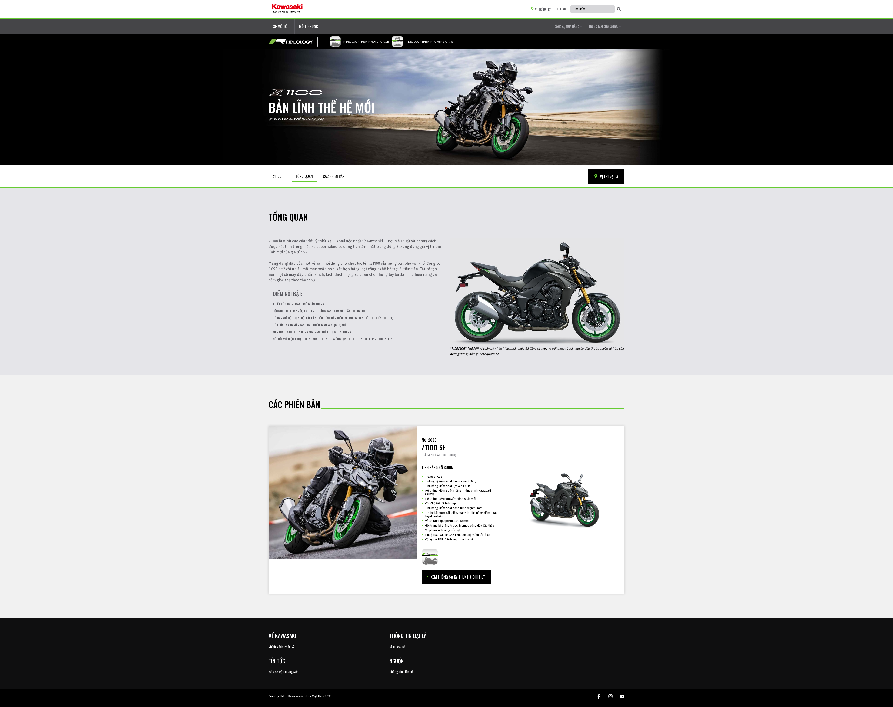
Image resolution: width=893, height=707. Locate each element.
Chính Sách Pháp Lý (281, 646)
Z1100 (277, 176)
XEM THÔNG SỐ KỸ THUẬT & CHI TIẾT (458, 577)
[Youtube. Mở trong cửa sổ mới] (622, 696)
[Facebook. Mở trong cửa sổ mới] (598, 696)
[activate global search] (619, 9)
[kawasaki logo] (287, 9)
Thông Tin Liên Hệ (401, 672)
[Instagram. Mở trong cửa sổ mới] (610, 696)
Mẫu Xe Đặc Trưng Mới (283, 672)
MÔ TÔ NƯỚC (309, 26)
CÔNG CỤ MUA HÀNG (567, 26)
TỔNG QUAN (304, 176)
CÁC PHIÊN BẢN (334, 176)
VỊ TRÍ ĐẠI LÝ (609, 176)
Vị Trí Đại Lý (397, 646)
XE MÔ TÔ (280, 26)
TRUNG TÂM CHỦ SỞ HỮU (604, 26)
